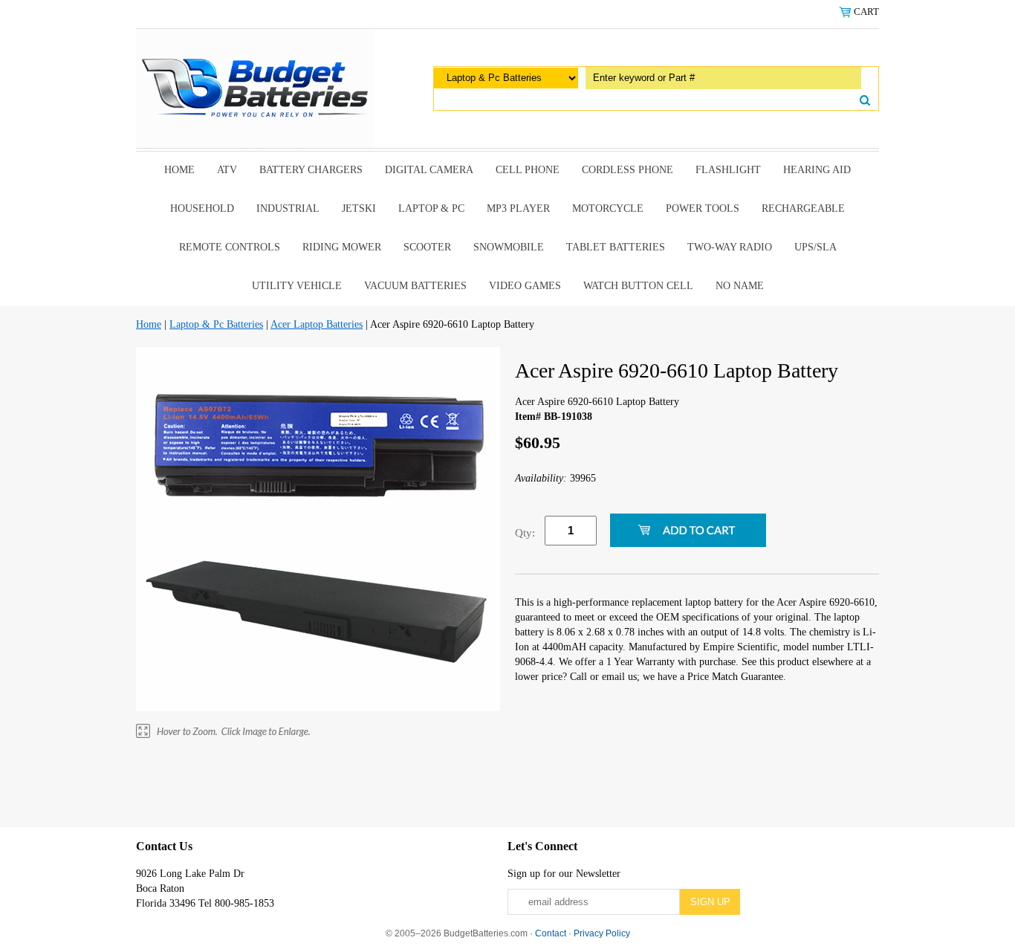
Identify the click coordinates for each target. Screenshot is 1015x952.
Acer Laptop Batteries (316, 324)
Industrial (288, 208)
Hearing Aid (817, 169)
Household (202, 208)
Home (179, 169)
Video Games (525, 285)
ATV (227, 169)
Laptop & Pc (431, 208)
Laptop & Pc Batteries (216, 324)
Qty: (525, 533)
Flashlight (728, 169)
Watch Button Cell (638, 285)
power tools (702, 208)
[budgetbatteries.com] (255, 87)
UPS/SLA (815, 247)
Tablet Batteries (615, 247)
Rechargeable (803, 208)
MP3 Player (518, 208)
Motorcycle (607, 208)
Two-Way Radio (729, 247)
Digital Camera (429, 169)
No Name (740, 285)
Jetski (359, 208)
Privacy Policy (602, 933)
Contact (550, 933)
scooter (427, 247)
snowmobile (508, 247)
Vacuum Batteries (415, 285)
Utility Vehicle (297, 285)
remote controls (229, 247)
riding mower (341, 247)
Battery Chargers (311, 169)
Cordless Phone (627, 169)
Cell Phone (528, 169)
